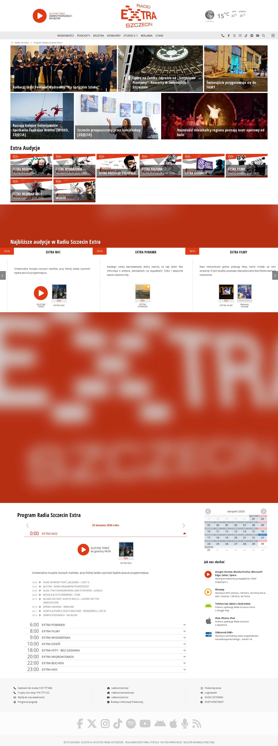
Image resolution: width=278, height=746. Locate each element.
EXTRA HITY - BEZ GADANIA (53, 650)
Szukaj (263, 35)
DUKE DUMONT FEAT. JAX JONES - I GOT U (66, 582)
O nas (159, 35)
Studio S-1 (131, 35)
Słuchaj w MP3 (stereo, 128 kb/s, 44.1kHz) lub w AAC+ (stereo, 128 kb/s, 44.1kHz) (240, 593)
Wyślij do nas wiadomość (257, 35)
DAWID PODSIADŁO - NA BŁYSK (60, 615)
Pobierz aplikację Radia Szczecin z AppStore (232, 621)
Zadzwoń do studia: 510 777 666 (34, 688)
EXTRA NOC (44, 533)
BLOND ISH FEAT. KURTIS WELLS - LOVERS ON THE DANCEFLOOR (71, 600)
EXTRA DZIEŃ (43, 644)
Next (275, 275)
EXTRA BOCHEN (45, 663)
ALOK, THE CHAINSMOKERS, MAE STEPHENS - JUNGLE (73, 590)
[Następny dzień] (170, 525)
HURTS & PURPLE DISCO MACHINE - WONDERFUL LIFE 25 (74, 611)
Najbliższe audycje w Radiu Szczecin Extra (55, 241)
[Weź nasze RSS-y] (196, 719)
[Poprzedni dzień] (40, 525)
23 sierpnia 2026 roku (105, 525)
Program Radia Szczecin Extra (47, 42)
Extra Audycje (25, 148)
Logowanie (210, 692)
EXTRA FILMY (238, 252)
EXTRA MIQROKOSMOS (50, 657)
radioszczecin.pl (119, 688)
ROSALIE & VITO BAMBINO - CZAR (61, 594)
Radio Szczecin (22, 42)
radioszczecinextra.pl (122, 692)
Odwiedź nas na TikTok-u (246, 35)
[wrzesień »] (262, 511)
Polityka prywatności (172, 742)
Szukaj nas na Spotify (252, 35)
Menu (273, 35)
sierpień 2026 (236, 511)
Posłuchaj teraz (212, 688)
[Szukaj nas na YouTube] (145, 719)
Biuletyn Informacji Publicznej (127, 702)
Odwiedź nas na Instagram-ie (240, 35)
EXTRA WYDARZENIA (50, 637)
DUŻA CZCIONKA (213, 697)
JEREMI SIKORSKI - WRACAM (58, 606)
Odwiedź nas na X (234, 35)
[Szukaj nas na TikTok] (117, 719)
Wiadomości (65, 35)
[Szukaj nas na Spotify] (131, 719)
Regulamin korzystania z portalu (142, 742)
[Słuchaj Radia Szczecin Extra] (40, 16)
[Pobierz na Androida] (160, 719)
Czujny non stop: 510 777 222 (33, 692)
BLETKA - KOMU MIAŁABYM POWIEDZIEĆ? (66, 586)
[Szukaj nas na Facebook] (80, 719)
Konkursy (114, 35)
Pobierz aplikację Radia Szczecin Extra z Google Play (235, 607)
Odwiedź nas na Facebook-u (229, 35)
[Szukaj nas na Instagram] (105, 719)
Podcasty (83, 35)
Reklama (146, 35)
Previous (3, 275)
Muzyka (98, 35)
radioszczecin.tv (119, 697)
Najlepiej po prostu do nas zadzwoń (223, 35)
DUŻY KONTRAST (214, 702)
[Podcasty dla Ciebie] (184, 719)
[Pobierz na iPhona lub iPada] (173, 719)
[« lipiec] (210, 511)
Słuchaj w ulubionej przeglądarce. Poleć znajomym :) (239, 576)
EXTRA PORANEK (47, 625)
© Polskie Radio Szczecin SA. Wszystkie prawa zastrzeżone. (94, 742)
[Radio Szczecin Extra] (139, 15)
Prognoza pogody (27, 702)
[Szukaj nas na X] (92, 719)
